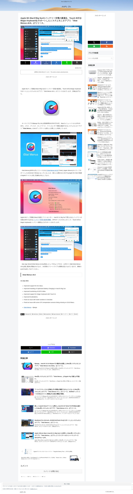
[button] (77, 63)
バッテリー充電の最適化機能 (42, 220)
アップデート (65, 314)
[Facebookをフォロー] (107, 42)
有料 (77, 314)
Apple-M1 (29, 314)
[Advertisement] (51, 81)
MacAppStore (48, 314)
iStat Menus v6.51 (52, 170)
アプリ (72, 314)
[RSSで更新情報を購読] (107, 46)
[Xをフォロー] (94, 42)
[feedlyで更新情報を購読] (94, 46)
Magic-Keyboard (56, 314)
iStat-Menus (35, 314)
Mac (42, 314)
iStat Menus (27, 307)
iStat (23, 314)
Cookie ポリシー (33, 488)
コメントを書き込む (51, 471)
